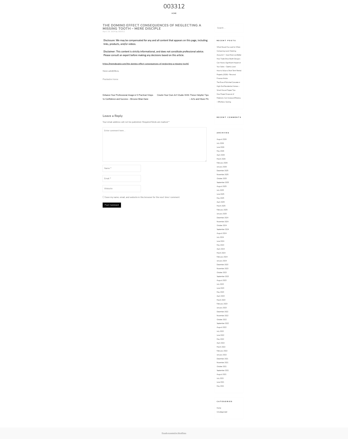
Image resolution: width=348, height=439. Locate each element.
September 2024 (223, 229)
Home (174, 13)
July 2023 (220, 284)
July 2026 (220, 143)
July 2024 (220, 237)
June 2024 (220, 241)
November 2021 (222, 362)
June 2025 (220, 194)
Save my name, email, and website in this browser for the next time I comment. (142, 197)
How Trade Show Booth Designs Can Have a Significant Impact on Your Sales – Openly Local (229, 63)
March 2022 (221, 347)
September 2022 (223, 323)
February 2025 (222, 210)
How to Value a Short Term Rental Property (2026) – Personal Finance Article (229, 75)
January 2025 (222, 214)
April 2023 (221, 296)
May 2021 (220, 386)
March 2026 (221, 159)
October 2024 (222, 225)
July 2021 (220, 378)
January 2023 (222, 308)
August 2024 (221, 233)
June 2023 (220, 288)
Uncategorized (222, 412)
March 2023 (221, 300)
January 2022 (222, 355)
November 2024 (222, 222)
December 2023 (222, 265)
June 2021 (220, 382)
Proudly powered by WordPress (174, 433)
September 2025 (223, 182)
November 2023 (222, 268)
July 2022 (220, 331)
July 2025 (220, 190)
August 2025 (221, 186)
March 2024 (221, 253)
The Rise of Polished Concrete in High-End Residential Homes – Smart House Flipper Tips (228, 86)
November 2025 (222, 174)
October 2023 (222, 272)
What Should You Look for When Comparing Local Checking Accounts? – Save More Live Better (229, 51)
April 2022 (221, 343)
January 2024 (222, 261)
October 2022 (222, 319)
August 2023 (221, 280)
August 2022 (221, 327)
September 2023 (223, 276)
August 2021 (221, 374)
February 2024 (222, 257)
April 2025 (221, 202)
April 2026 (221, 155)
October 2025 (222, 178)
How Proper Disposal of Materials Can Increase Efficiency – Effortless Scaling (229, 98)
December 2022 (222, 312)
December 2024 (222, 218)
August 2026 (221, 139)
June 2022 (220, 335)
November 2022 (222, 316)
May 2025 (220, 198)
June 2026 (220, 147)
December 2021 (222, 359)
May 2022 (220, 339)
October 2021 (222, 366)
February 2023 (222, 304)
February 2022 (222, 351)
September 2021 (223, 370)
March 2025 (221, 206)
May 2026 (220, 151)
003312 (174, 6)
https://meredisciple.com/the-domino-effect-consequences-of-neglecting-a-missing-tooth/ (146, 63)
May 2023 (220, 292)
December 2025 (222, 171)
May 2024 (220, 245)
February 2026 (222, 163)
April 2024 (221, 249)
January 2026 (222, 167)
